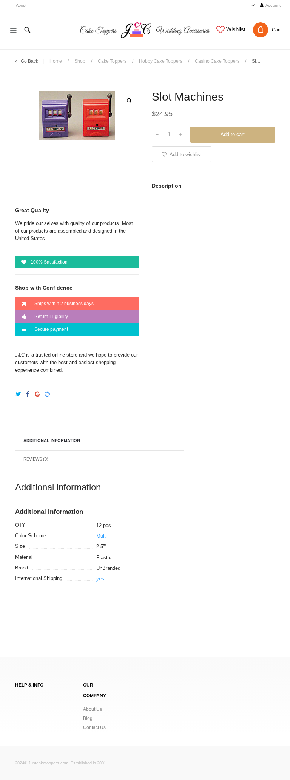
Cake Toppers (112, 61)
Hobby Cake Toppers (160, 61)
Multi (101, 536)
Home (55, 61)
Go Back (29, 61)
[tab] (99, 441)
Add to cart (233, 134)
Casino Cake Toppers (217, 61)
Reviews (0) (35, 459)
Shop (79, 61)
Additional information (51, 440)
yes (100, 579)
